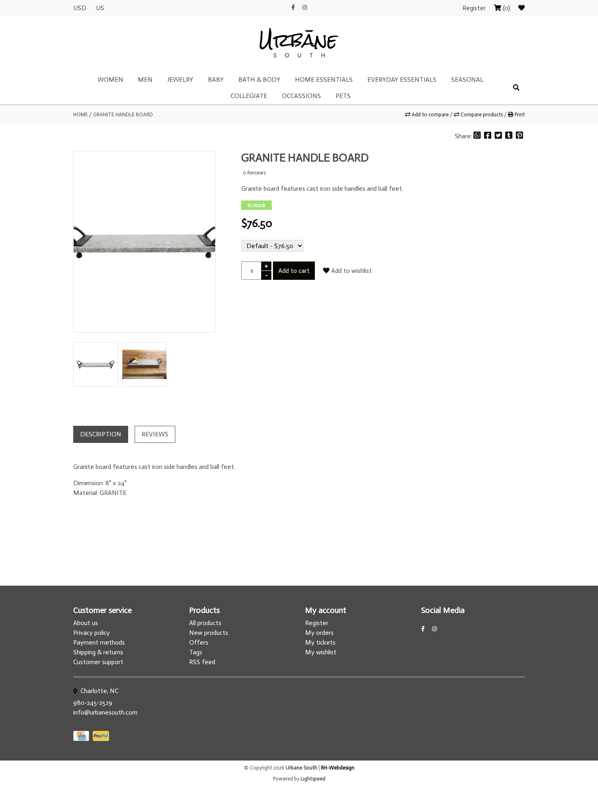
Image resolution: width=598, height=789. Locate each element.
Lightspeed (313, 779)
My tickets (320, 642)
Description (100, 434)
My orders (319, 632)
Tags (195, 652)
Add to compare (430, 114)
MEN (145, 79)
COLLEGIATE (249, 96)
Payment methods (99, 642)
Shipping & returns (98, 652)
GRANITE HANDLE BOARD (123, 114)
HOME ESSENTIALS (324, 79)
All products (205, 623)
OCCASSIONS (301, 96)
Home (80, 114)
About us (85, 623)
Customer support (98, 662)
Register (475, 8)
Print (519, 114)
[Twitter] (499, 136)
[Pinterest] (519, 136)
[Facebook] (488, 136)
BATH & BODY (259, 79)
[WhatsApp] (478, 136)
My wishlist (320, 652)
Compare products (481, 114)
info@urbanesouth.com (105, 712)
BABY (216, 79)
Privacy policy (91, 632)
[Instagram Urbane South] (304, 7)
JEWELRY (180, 79)
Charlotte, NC (98, 691)
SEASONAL (467, 79)
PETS (343, 96)
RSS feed (202, 662)
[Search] (516, 88)
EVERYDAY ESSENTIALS (401, 79)
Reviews (155, 434)
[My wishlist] (521, 8)
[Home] (299, 43)
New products (208, 632)
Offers (198, 642)
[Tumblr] (509, 136)
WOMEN (110, 79)
